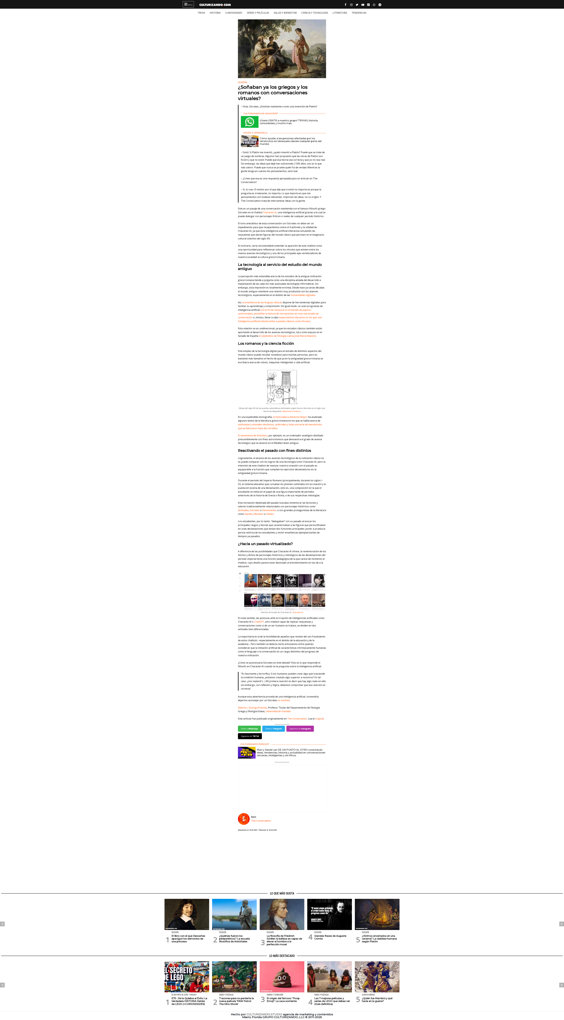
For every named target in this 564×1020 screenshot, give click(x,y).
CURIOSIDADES (233, 12)
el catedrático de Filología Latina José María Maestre (287, 336)
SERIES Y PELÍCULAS (258, 12)
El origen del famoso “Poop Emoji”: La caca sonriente (283, 1000)
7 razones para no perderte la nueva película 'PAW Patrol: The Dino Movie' (236, 1001)
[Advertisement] (282, 861)
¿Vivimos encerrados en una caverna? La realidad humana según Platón (379, 939)
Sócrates (255, 510)
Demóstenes (269, 510)
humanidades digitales (303, 295)
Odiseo (270, 514)
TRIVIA (201, 12)
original (319, 718)
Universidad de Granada (278, 711)
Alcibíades (243, 510)
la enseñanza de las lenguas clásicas (262, 302)
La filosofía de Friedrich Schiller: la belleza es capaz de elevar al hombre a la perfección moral (284, 940)
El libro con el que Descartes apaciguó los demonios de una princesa (188, 939)
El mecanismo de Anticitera (252, 435)
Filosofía (242, 82)
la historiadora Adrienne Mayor (290, 417)
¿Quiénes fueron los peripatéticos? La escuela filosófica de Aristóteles (234, 939)
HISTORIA (215, 12)
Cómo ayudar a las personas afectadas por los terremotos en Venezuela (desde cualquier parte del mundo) (291, 141)
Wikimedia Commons (291, 411)
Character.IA (297, 612)
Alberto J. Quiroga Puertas (252, 707)
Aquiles (248, 514)
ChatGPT (259, 621)
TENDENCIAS (359, 12)
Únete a (249, 728)
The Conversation (297, 718)
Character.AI (270, 212)
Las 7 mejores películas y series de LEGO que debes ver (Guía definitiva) (332, 1001)
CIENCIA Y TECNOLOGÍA (314, 12)
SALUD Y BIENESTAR (285, 12)
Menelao (258, 514)
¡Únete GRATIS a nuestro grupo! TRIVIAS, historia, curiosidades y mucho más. (289, 122)
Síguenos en (300, 728)
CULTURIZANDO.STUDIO (264, 1014)
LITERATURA (340, 12)
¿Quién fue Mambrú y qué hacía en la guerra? (377, 1000)
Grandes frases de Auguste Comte (330, 937)
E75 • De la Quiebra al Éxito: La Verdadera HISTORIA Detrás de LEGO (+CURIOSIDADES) (189, 1001)
